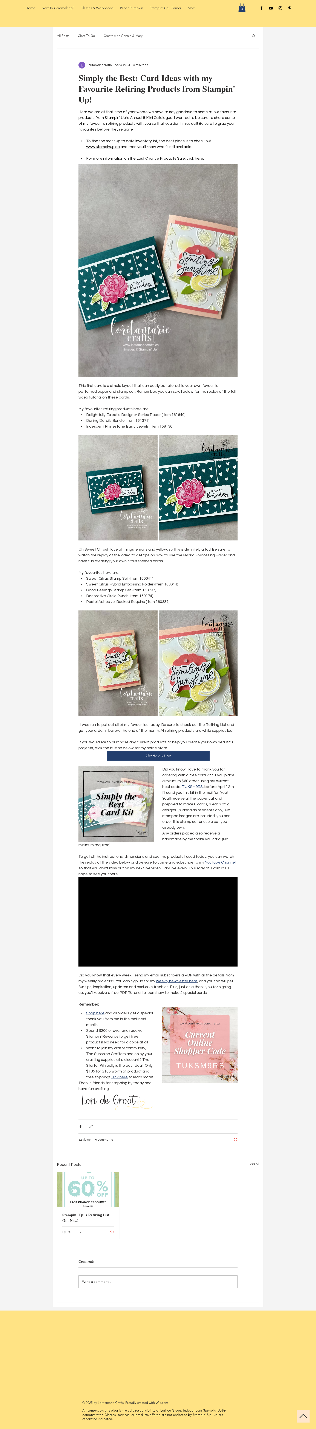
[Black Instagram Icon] (280, 8)
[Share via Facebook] (80, 1126)
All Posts (63, 36)
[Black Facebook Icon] (261, 8)
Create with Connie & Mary (123, 36)
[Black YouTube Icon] (270, 8)
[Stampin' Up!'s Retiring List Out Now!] (88, 1189)
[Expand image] (118, 488)
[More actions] (235, 65)
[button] (242, 7)
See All (254, 1163)
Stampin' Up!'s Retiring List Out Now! (85, 1217)
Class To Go (86, 36)
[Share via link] (91, 1126)
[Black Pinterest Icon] (289, 8)
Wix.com (162, 1403)
